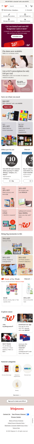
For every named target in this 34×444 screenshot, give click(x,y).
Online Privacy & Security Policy (16, 423)
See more (16, 395)
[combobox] (16, 6)
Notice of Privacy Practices (16, 420)
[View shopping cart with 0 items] (31, 6)
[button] (29, 10)
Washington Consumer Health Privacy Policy (16, 425)
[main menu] (2, 6)
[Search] (27, 6)
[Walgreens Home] (5, 6)
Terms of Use (16, 428)
